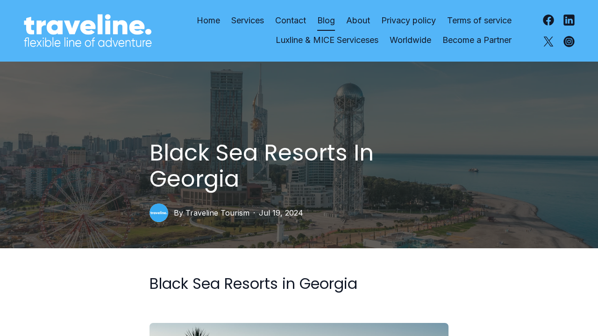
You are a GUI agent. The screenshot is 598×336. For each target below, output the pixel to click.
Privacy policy (408, 20)
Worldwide (410, 40)
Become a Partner (477, 40)
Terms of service (479, 20)
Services (247, 20)
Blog (326, 20)
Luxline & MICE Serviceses (327, 40)
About (358, 20)
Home (208, 20)
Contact (290, 20)
